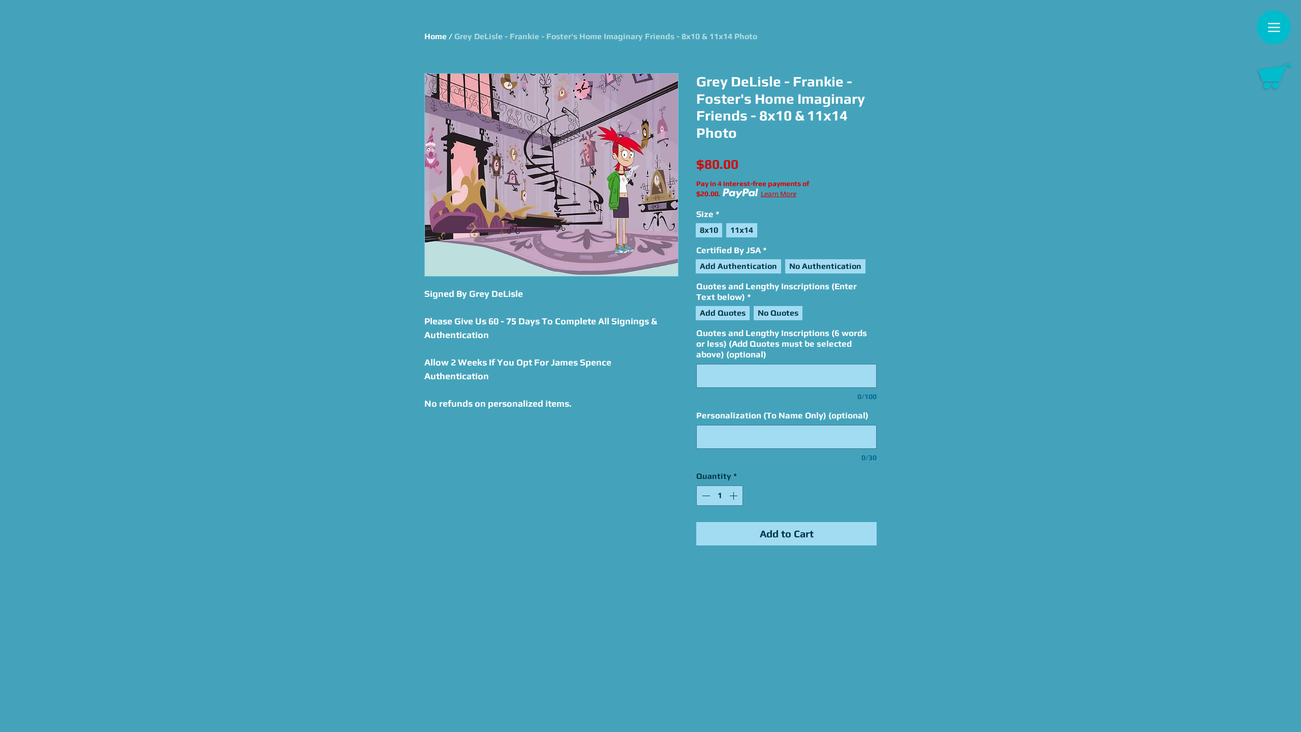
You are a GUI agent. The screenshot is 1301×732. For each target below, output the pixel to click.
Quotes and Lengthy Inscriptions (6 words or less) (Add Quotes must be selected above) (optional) (781, 343)
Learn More (778, 194)
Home (435, 36)
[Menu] (1274, 27)
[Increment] (734, 495)
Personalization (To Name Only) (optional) (782, 415)
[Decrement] (705, 495)
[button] (1274, 76)
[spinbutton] (719, 495)
